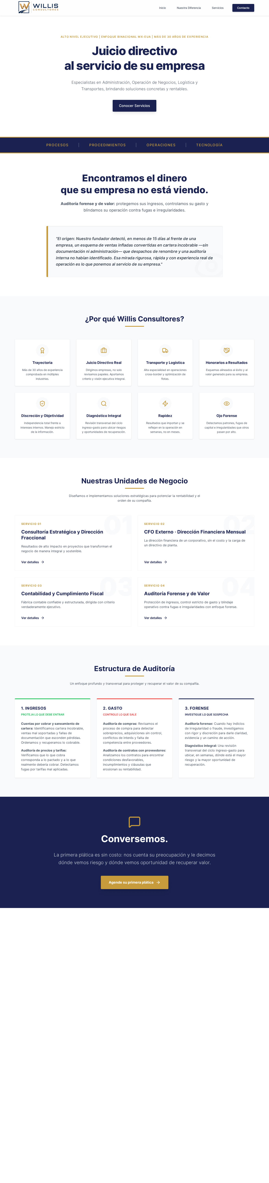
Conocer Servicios (134, 106)
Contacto (243, 7)
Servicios (218, 7)
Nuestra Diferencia (189, 7)
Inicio (162, 7)
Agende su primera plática (131, 882)
